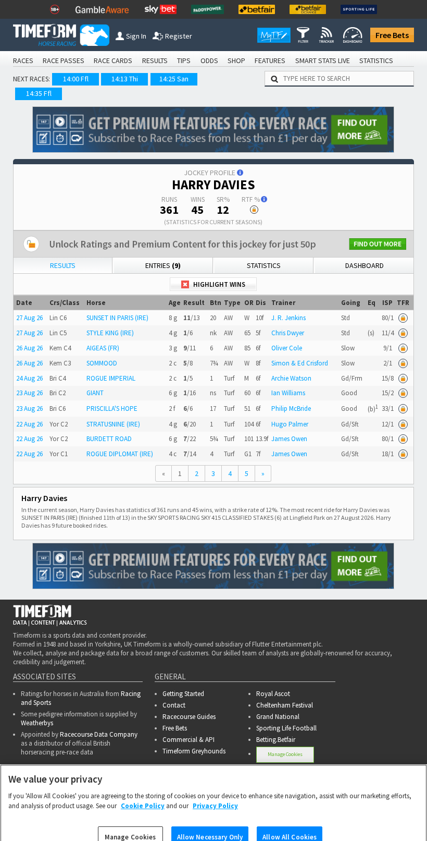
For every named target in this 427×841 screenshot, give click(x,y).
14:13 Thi (124, 78)
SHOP (236, 60)
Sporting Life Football (286, 728)
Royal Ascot (273, 693)
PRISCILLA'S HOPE (111, 408)
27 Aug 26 (29, 317)
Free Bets (392, 35)
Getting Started (183, 693)
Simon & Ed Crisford (299, 363)
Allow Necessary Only (210, 821)
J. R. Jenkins (288, 317)
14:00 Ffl (76, 78)
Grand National (277, 716)
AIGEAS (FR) (102, 348)
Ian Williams (288, 392)
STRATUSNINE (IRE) (113, 424)
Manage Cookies (130, 821)
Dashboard (364, 265)
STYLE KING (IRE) (110, 332)
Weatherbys (37, 722)
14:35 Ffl (39, 93)
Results (63, 265)
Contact (173, 705)
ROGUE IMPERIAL (110, 378)
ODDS (209, 60)
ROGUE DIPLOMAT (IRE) (119, 453)
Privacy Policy (215, 790)
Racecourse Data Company (98, 734)
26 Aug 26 (29, 348)
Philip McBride (291, 408)
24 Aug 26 (29, 378)
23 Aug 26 (29, 392)
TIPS (184, 60)
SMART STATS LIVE (322, 60)
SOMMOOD (101, 363)
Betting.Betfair (275, 739)
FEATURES (270, 60)
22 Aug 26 (29, 424)
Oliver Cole (286, 348)
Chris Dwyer (287, 332)
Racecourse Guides (189, 716)
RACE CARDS (113, 60)
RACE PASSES (63, 60)
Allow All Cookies (289, 821)
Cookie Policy (143, 790)
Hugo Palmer (289, 424)
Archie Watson (291, 378)
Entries (163, 265)
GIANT (95, 392)
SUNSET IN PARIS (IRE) (117, 317)
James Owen (289, 438)
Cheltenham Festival (284, 705)
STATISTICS (376, 60)
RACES (23, 60)
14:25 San (174, 78)
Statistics (264, 265)
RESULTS (155, 60)
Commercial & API (188, 739)
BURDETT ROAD (109, 438)
